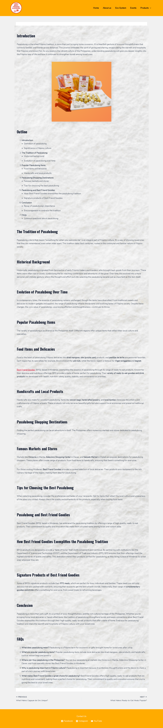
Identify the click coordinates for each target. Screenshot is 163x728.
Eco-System (120, 8)
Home (96, 8)
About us (107, 8)
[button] (150, 8)
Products (144, 8)
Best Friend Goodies (26, 369)
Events (133, 8)
